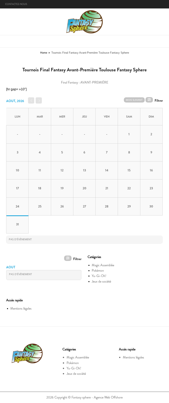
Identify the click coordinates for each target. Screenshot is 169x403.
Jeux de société (101, 281)
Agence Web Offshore (108, 397)
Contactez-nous (16, 4)
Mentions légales (21, 308)
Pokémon (98, 270)
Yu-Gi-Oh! (99, 275)
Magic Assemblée (103, 265)
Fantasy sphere (81, 397)
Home (43, 52)
